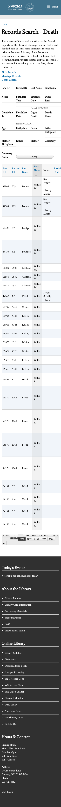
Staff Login (7, 791)
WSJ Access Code (14, 685)
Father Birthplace (50, 130)
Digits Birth (48, 98)
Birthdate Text (21, 98)
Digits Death (34, 114)
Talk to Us (10, 724)
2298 (36, 539)
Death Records (9, 79)
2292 (26, 536)
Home (5, 24)
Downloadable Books (16, 665)
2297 (29, 539)
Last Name (36, 87)
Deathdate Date (21, 114)
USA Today (11, 704)
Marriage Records (11, 76)
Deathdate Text (7, 114)
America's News (13, 711)
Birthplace (21, 128)
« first (6, 536)
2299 (44, 539)
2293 (34, 536)
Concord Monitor (14, 698)
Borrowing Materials (16, 611)
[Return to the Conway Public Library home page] (20, 10)
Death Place (48, 114)
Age (4, 128)
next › (46, 536)
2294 (41, 536)
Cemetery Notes (7, 155)
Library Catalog (13, 652)
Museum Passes (13, 617)
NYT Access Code (14, 678)
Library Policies (13, 598)
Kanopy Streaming (14, 672)
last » (55, 536)
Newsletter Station (15, 630)
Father (19, 140)
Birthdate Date (36, 98)
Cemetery (50, 140)
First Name (50, 87)
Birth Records (9, 72)
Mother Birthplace (7, 142)
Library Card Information (18, 604)
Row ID (6, 87)
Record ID (21, 87)
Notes (5, 96)
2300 (51, 539)
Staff (7, 624)
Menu (55, 6)
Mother (35, 140)
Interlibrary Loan (14, 717)
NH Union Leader (14, 691)
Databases (10, 659)
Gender (35, 128)
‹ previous (14, 537)
